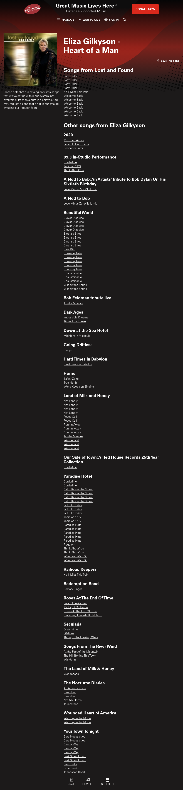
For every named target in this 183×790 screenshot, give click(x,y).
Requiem (69, 544)
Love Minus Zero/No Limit (80, 189)
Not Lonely (71, 401)
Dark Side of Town (75, 756)
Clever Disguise (74, 218)
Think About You (74, 170)
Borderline (70, 162)
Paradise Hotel (73, 525)
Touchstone (71, 704)
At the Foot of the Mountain (81, 651)
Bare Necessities (74, 736)
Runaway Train (73, 253)
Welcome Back (73, 96)
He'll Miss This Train (76, 92)
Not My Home (73, 700)
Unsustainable (73, 273)
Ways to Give (91, 19)
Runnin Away (72, 424)
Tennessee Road (74, 772)
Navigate (68, 19)
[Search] (125, 19)
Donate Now (145, 9)
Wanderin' (70, 659)
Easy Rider (70, 76)
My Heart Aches (74, 140)
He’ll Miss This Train (76, 574)
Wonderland (71, 440)
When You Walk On (75, 556)
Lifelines (69, 633)
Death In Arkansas (75, 603)
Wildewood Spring (75, 285)
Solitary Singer (73, 589)
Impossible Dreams (76, 317)
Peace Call (70, 417)
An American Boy (75, 688)
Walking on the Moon (77, 718)
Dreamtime (71, 629)
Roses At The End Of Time (80, 611)
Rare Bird (69, 249)
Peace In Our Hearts (76, 144)
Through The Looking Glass (81, 637)
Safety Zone (71, 379)
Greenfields (71, 768)
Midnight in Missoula (77, 336)
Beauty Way (71, 744)
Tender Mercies (73, 303)
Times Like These (75, 321)
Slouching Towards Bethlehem (83, 615)
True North (70, 382)
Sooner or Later (73, 148)
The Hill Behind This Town (80, 655)
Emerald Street (73, 233)
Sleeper (68, 350)
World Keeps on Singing (79, 386)
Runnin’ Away (72, 428)
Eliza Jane (70, 692)
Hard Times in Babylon (78, 364)
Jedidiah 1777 (72, 166)
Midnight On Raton (76, 607)
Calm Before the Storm (78, 489)
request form (29, 108)
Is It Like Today (73, 505)
